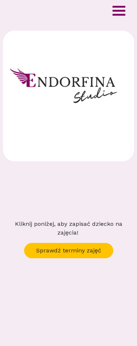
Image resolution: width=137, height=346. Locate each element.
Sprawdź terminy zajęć (68, 250)
